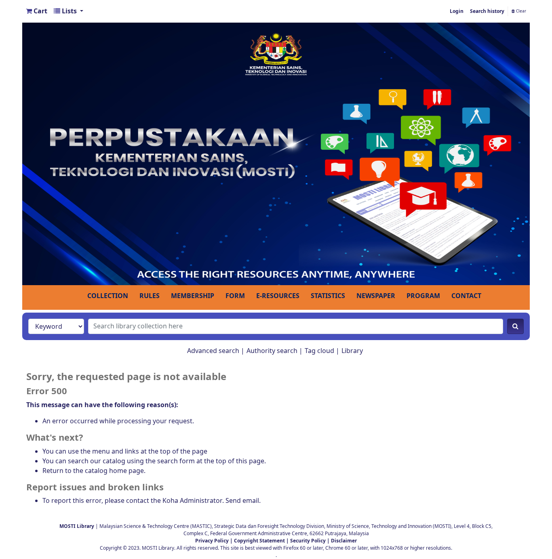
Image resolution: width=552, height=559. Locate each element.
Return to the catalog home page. (93, 471)
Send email (242, 501)
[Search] (515, 326)
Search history (487, 11)
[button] (37, 11)
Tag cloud (319, 351)
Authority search (272, 351)
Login (457, 11)
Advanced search (213, 351)
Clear (520, 11)
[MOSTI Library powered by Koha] (276, 153)
